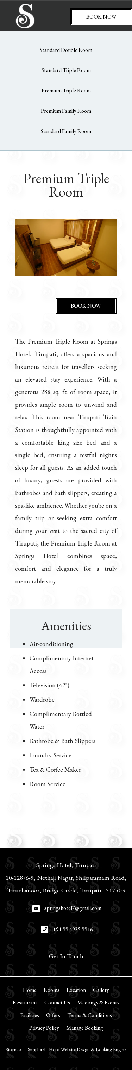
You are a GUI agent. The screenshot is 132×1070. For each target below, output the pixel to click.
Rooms (51, 990)
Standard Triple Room (66, 70)
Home (30, 990)
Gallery (101, 990)
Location (76, 990)
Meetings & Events (98, 1002)
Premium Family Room (66, 111)
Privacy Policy (44, 1027)
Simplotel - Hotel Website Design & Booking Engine (77, 1049)
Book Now (101, 16)
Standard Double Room (66, 50)
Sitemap (13, 1049)
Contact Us (57, 1002)
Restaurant (25, 1002)
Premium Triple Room (66, 90)
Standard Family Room (66, 131)
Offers (53, 1015)
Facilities (29, 1015)
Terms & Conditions (89, 1015)
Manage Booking (84, 1027)
